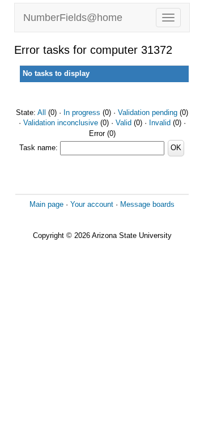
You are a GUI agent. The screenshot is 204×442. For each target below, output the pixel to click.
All (41, 112)
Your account (91, 204)
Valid (123, 122)
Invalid (160, 122)
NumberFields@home (72, 17)
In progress (81, 112)
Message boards (147, 204)
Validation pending (147, 112)
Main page (46, 204)
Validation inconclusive (60, 122)
